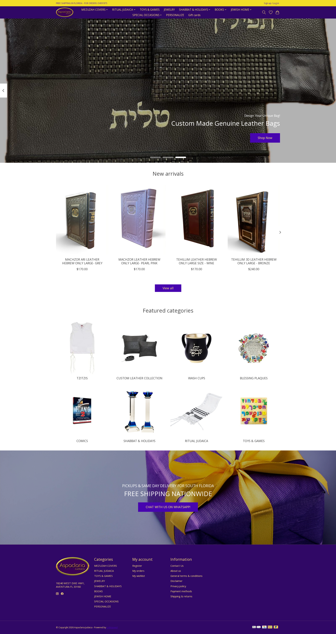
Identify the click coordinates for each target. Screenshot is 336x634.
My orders (138, 570)
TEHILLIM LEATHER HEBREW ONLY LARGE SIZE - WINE (196, 261)
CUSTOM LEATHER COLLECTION (139, 378)
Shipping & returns (181, 596)
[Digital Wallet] (256, 627)
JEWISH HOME (102, 596)
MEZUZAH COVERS (105, 565)
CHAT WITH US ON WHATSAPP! (168, 507)
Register (137, 565)
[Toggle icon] (264, 12)
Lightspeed (112, 627)
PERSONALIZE (175, 15)
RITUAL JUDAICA (196, 441)
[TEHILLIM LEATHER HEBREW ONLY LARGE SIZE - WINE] (196, 220)
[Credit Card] (264, 627)
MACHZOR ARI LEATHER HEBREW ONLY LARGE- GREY (82, 261)
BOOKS (98, 591)
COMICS (82, 441)
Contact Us (177, 565)
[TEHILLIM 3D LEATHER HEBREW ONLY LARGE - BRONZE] (254, 220)
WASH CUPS (196, 378)
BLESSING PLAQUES (254, 378)
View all (168, 288)
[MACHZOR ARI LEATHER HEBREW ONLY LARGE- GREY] (82, 220)
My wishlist (138, 576)
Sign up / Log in (271, 3)
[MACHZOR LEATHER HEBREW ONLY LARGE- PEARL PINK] (139, 220)
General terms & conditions (186, 576)
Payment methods (181, 591)
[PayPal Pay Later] (276, 627)
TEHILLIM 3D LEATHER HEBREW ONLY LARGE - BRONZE (253, 261)
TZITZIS (82, 378)
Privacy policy (178, 586)
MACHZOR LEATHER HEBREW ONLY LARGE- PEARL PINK (139, 261)
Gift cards (194, 15)
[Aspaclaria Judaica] (64, 12)
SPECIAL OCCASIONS (106, 601)
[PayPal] (270, 627)
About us (175, 570)
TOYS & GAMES (150, 10)
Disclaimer (176, 581)
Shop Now (265, 138)
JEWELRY (169, 10)
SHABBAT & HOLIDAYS (139, 441)
